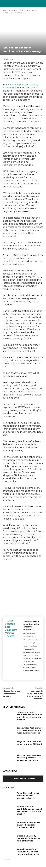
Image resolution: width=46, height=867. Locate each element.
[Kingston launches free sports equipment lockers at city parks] (9, 758)
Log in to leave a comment (23, 778)
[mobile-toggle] (4, 3)
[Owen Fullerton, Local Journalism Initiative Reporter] (12, 648)
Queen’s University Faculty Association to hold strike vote (28, 838)
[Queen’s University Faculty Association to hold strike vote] (9, 839)
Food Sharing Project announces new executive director (28, 795)
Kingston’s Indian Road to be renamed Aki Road (29, 742)
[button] (42, 3)
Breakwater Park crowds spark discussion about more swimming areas (30, 730)
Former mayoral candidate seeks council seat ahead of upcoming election (29, 716)
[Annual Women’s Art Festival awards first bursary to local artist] (9, 852)
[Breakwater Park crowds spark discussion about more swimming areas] (9, 731)
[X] (24, 675)
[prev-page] (4, 861)
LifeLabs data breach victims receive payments (12, 693)
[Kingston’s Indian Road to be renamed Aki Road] (9, 744)
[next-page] (8, 861)
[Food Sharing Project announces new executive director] (9, 796)
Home (5, 10)
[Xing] (28, 675)
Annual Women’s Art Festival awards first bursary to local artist (28, 851)
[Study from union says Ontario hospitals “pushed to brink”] (9, 825)
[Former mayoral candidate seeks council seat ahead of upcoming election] (9, 715)
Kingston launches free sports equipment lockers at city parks (29, 757)
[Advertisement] (23, 588)
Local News (13, 10)
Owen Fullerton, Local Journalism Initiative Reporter (31, 625)
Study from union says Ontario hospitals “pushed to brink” (28, 824)
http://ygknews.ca (29, 633)
